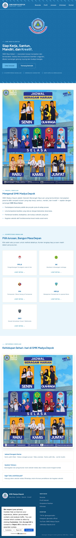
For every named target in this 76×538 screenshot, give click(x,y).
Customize (8, 530)
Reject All (18, 530)
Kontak (71, 5)
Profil (46, 5)
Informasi (62, 5)
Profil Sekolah (44, 500)
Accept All (29, 530)
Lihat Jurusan (9, 66)
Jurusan (53, 5)
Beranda (38, 5)
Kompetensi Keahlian (46, 503)
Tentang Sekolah (27, 66)
